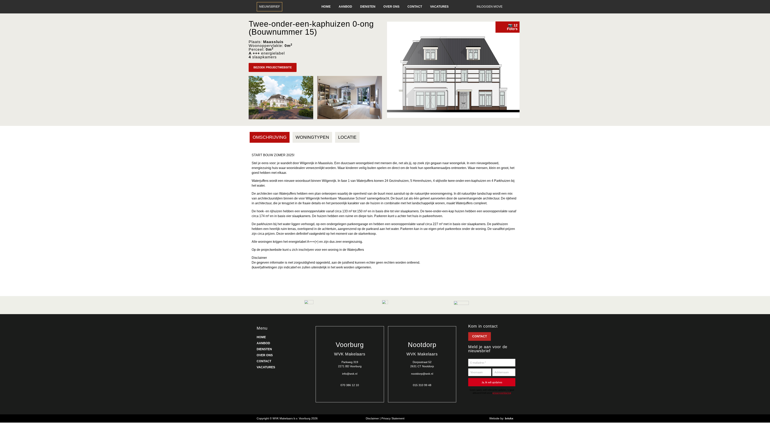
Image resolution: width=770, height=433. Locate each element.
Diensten (367, 6)
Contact (414, 6)
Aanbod (345, 6)
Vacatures (439, 6)
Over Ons (391, 6)
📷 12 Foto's (512, 27)
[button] (273, 67)
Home (326, 6)
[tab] (270, 137)
